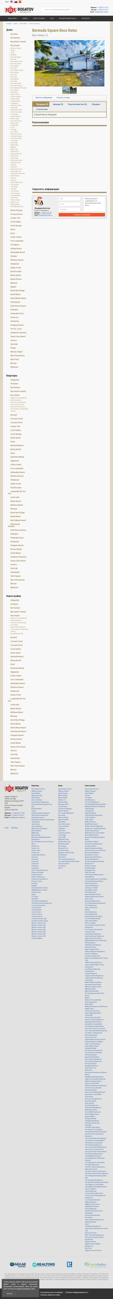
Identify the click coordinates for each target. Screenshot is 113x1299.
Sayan (33, 894)
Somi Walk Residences (93, 1112)
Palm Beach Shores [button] (18, 306)
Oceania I (34, 857)
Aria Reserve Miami (92, 842)
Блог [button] (52, 18)
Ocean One (35, 846)
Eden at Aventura (91, 907)
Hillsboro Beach (36, 791)
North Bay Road (63, 844)
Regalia (34, 885)
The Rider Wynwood (92, 1165)
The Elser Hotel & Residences (41, 903)
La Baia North (89, 971)
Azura (12, 53)
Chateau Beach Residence (40, 813)
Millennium (35, 833)
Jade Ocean (35, 824)
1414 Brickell (89, 811)
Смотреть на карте (63, 97)
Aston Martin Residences (40, 802)
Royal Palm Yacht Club (18, 173)
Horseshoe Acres (16, 121)
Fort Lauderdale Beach (66, 813)
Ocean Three (35, 850)
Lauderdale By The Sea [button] (16, 492)
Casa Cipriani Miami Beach (94, 874)
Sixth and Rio (89, 1103)
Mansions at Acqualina (39, 828)
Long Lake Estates (16, 136)
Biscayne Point (63, 804)
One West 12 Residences (93, 1033)
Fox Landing (14, 114)
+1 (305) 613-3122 (102, 7)
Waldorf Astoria (90, 1242)
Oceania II (34, 859)
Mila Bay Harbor (90, 989)
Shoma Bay (89, 1096)
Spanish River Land (17, 182)
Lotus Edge (14, 140)
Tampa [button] (13, 348)
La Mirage (61, 828)
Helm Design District (92, 949)
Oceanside (35, 868)
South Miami (35, 793)
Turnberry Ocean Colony (39, 921)
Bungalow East (90, 870)
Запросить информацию (43, 97)
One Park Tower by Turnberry (95, 1028)
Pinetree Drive (63, 848)
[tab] (17, 34)
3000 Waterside (90, 813)
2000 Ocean (35, 798)
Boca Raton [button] (15, 45)
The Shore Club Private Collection (96, 1173)
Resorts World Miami (92, 1057)
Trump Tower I (36, 912)
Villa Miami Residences (93, 1226)
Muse (33, 844)
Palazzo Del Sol (36, 874)
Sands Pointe (36, 892)
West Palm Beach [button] (17, 355)
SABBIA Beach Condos (39, 890)
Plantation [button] (14, 321)
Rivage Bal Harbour (91, 1066)
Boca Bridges (15, 66)
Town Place (14, 198)
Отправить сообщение (82, 215)
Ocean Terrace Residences (94, 1020)
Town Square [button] (15, 576)
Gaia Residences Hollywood (94, 936)
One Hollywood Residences (94, 1026)
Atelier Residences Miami (94, 848)
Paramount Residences (39, 879)
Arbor (87, 839)
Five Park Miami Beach (93, 918)
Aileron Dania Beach (92, 831)
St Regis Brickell (90, 1118)
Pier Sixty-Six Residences (94, 1050)
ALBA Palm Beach (91, 824)
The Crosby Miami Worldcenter (95, 1138)
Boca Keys (14, 77)
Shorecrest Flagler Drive (93, 1099)
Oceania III (35, 861)
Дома (60, 785)
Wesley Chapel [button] (16, 352)
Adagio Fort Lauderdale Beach (95, 828)
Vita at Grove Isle (91, 1233)
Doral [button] (12, 233)
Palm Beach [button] (15, 302)
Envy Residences (91, 912)
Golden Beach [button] (16, 248)
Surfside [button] (14, 344)
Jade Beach (35, 822)
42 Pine (87, 795)
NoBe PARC (89, 1004)
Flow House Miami (91, 921)
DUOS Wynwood (90, 892)
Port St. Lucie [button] (16, 329)
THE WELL (88, 1125)
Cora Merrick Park (91, 890)
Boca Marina (14, 79)
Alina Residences (16, 400)
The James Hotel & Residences (96, 1147)
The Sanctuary (15, 193)
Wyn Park (88, 1248)
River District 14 (90, 1068)
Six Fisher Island (90, 1101)
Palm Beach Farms (16, 160)
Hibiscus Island (63, 817)
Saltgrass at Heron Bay (66, 853)
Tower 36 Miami (90, 1189)
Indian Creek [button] (15, 267)
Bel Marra (13, 55)
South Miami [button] (15, 553)
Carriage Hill (14, 103)
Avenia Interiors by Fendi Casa (95, 850)
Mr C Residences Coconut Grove (42, 842)
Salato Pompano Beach (93, 1081)
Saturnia (13, 178)
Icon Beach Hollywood (92, 956)
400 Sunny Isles (36, 795)
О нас (6, 828)
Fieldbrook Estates (16, 110)
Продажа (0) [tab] (42, 104)
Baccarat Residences (92, 853)
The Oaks (13, 189)
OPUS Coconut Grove (92, 1011)
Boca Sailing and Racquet (19, 88)
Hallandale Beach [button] (17, 252)
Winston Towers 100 (38, 923)
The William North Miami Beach (96, 1187)
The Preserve (15, 191)
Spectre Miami (90, 1116)
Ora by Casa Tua (90, 1037)
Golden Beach (63, 793)
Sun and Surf (15, 184)
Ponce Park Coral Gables (93, 1053)
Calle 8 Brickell (90, 872)
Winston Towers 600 (38, 934)
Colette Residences (91, 885)
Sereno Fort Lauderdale (93, 1088)
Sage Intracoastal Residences (95, 1079)
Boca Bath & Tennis (17, 61)
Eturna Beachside (91, 914)
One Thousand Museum (39, 870)
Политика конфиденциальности (76, 1292)
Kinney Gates (15, 123)
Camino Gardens (16, 96)
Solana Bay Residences (93, 1107)
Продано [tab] (96, 104)
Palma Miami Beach (92, 1046)
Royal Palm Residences (18, 407)
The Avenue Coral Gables (94, 1129)
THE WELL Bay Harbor (92, 1127)
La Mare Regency (91, 973)
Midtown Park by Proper (93, 987)
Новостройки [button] (39, 18)
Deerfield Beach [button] (17, 445)
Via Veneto (62, 866)
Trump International (38, 905)
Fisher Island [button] (15, 237)
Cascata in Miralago (65, 809)
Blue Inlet (13, 59)
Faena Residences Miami (93, 916)
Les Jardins (14, 132)
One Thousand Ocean (17, 404)
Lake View (61, 831)
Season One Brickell (92, 1083)
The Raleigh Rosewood (93, 1156)
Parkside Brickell (90, 1048)
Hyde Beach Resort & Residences (42, 820)
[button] (104, 42)
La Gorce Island (63, 826)
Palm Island (62, 846)
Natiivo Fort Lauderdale (93, 1000)
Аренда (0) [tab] (58, 104)
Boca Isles (14, 74)
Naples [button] (13, 287)
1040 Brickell (89, 809)
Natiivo (87, 998)
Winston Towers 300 (38, 927)
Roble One (88, 1070)
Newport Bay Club (16, 154)
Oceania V (35, 866)
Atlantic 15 (62, 800)
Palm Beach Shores (38, 789)
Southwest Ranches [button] (18, 332)
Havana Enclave (90, 947)
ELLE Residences (91, 905)
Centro (33, 811)
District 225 (89, 899)
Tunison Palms (15, 200)
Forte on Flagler (90, 923)
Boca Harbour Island (17, 70)
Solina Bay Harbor (91, 1110)
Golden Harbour (15, 116)
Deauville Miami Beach (93, 894)
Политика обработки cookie (50, 1295)
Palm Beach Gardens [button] (14, 525)
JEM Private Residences (93, 962)
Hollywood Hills (63, 820)
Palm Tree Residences (93, 1044)
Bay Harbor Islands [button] (18, 41)
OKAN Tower (89, 1009)
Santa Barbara (15, 176)
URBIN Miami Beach (92, 1206)
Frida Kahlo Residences (93, 934)
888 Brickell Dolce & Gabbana (95, 806)
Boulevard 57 (89, 863)
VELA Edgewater (91, 1209)
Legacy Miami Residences (94, 978)
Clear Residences (91, 883)
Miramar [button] (13, 283)
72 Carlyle (88, 798)
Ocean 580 (88, 1015)
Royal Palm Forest (16, 169)
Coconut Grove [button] (16, 214)
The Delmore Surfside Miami (95, 1140)
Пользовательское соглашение (51, 1292)
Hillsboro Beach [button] (17, 260)
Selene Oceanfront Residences (96, 1085)
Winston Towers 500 (38, 932)
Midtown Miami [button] (16, 505)
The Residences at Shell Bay (95, 1162)
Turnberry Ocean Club (39, 918)
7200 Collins (89, 820)
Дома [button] (24, 18)
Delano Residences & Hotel (94, 896)
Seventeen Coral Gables (93, 1094)
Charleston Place (16, 105)
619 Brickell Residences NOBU (95, 804)
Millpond (13, 147)
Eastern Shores (63, 811)
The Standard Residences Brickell (96, 1182)
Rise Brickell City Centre (39, 888)
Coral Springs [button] (16, 225)
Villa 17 (60, 868)
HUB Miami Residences (93, 945)
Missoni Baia (35, 835)
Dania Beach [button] (15, 438)
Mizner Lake (14, 149)
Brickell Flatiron (36, 809)
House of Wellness (91, 954)
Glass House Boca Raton (18, 402)
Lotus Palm (14, 143)
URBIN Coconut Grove (92, 1204)
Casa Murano (89, 877)
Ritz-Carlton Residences (93, 1059)
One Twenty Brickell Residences (96, 1031)
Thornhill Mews (15, 195)
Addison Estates (16, 48)
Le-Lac (13, 127)
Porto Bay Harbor (91, 1055)
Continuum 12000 (91, 888)
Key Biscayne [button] (15, 271)
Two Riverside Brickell (92, 1200)
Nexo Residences (91, 1002)
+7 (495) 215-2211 (102, 10)
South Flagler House (92, 1114)
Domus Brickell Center (92, 901)
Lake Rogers (14, 125)
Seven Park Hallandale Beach (95, 1092)
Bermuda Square (16, 57)
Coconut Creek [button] (16, 418)
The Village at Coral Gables (94, 1184)
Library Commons (16, 134)
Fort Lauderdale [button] (16, 241)
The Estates (14, 187)
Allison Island (62, 795)
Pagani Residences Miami (94, 1042)
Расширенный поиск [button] (67, 18)
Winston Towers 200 (38, 925)
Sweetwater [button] (15, 572)
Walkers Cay (14, 202)
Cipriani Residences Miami (94, 881)
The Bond (34, 899)
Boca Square (15, 90)
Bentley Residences (92, 859)
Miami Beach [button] (15, 275)
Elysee (87, 910)
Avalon (13, 50)
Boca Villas (14, 92)
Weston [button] (13, 363)
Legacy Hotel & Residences (94, 976)
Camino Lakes (15, 99)
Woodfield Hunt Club (17, 206)
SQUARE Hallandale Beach (94, 1077)
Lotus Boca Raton (16, 138)
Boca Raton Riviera (17, 85)
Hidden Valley (15, 118)
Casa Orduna (62, 806)
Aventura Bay (63, 802)
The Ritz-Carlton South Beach (95, 1171)
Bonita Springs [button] (16, 210)
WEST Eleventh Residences (94, 1235)
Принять (9, 1293)
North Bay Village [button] (17, 290)
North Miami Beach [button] (18, 298)
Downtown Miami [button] (17, 457)
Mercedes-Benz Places (93, 984)
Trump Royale (36, 910)
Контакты (14, 828)
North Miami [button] (15, 294)
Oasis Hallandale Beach (93, 1013)
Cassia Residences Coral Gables (96, 879)
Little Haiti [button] (14, 497)
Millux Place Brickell (91, 991)
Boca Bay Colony (16, 64)
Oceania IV (35, 863)
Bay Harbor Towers (91, 855)
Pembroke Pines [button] (17, 313)
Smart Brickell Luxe (91, 1105)
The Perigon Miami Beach (94, 1154)
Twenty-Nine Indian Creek (94, 1193)
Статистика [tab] (42, 109)
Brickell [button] (13, 415)
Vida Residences (90, 1222)
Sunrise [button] (13, 340)
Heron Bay (61, 815)
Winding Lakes (15, 204)
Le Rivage (14, 129)
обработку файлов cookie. (25, 1289)
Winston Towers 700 (38, 936)
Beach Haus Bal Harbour (93, 857)
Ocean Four (35, 853)
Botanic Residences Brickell (94, 861)
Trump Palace (36, 907)
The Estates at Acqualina (93, 1143)
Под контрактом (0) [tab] (77, 104)
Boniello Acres (15, 94)
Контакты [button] (85, 18)
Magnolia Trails (63, 839)
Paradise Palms (16, 162)
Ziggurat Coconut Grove (93, 1250)
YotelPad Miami (36, 938)
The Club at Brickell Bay (39, 901)
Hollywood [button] (14, 264)
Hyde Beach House (37, 817)
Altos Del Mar (62, 798)
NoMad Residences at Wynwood (96, 1006)
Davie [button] (12, 229)
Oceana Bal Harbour (38, 855)
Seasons (13, 180)
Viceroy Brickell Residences (94, 1220)
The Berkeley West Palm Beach (96, 1132)
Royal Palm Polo (16, 171)
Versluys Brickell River (92, 1215)
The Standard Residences (94, 1180)
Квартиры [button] (12, 18)
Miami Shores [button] (16, 279)
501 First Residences (92, 802)
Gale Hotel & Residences (39, 815)
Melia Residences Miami (93, 982)
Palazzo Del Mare (37, 872)
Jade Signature (36, 826)
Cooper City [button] (15, 218)
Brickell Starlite (90, 868)
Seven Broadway (91, 1090)
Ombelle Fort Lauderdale (93, 1024)
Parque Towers (36, 881)
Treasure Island (63, 863)
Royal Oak (14, 167)
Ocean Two (35, 848)
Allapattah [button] (14, 380)
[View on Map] (50, 35)
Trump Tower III (36, 916)
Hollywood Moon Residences (95, 951)
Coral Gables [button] (15, 222)
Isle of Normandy (64, 824)
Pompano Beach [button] (17, 325)
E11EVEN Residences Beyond (95, 903)
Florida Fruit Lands (16, 112)
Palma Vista (14, 158)
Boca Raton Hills (16, 83)
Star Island (62, 857)
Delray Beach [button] (15, 449)
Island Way (62, 822)
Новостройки (90, 785)
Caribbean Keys (15, 101)
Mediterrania (14, 145)
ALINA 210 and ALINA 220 (19, 398)
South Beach (62, 855)
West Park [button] (14, 359)
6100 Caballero (90, 817)
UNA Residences (90, 1202)
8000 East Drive (90, 822)
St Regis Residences (92, 1121)
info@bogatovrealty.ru (101, 12)
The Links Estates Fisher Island (68, 861)
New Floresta (15, 151)
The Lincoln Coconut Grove (94, 1149)
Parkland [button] (14, 309)
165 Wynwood (90, 800)
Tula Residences (90, 1191)
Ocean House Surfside (93, 1017)
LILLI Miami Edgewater (93, 969)
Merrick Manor (36, 831)
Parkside (13, 165)
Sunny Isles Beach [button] (17, 336)
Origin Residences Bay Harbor (95, 1039)
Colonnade (14, 107)
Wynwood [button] (14, 367)
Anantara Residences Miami (95, 837)
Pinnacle (34, 883)
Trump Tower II (36, 914)
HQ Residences (90, 943)
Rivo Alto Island (63, 850)
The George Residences (66, 859)
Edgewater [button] (14, 461)
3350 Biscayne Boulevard (94, 815)
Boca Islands (15, 72)
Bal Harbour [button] (15, 38)
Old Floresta (14, 156)
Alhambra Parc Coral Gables (95, 833)
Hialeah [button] (13, 256)
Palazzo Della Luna (38, 877)
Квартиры (35, 785)
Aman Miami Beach (92, 835)
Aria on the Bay (36, 800)
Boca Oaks (14, 81)
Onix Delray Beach (91, 1035)
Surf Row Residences (92, 1123)
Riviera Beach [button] (16, 549)
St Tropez (34, 896)
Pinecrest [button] (14, 317)
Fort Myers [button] (14, 245)
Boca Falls (14, 68)
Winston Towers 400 (38, 929)
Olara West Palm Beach (93, 1022)
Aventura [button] (14, 34)
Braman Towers (90, 866)
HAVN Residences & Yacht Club (95, 940)
